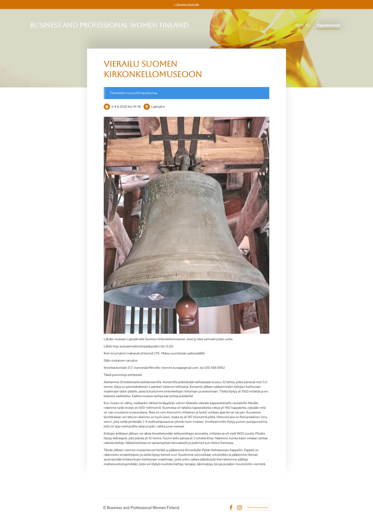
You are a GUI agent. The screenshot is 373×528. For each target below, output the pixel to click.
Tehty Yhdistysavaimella (257, 507)
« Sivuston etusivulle (186, 4)
